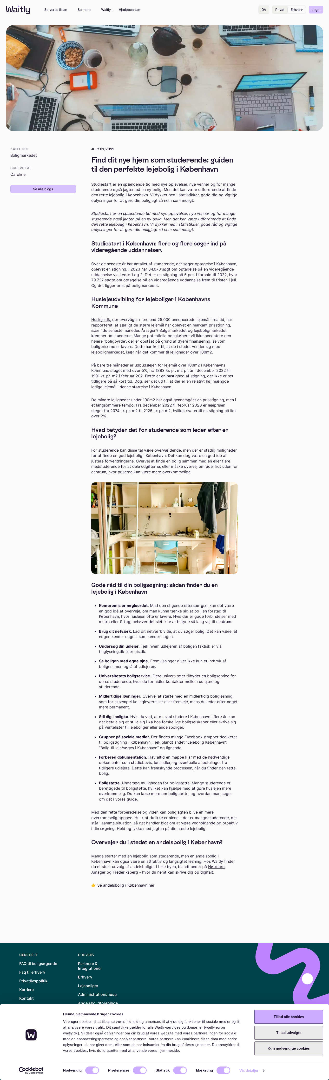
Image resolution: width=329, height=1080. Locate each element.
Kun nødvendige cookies (289, 1048)
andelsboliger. (171, 727)
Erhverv (297, 9)
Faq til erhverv (32, 972)
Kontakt (26, 998)
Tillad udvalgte (288, 1033)
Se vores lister (55, 10)
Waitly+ (107, 10)
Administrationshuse (97, 994)
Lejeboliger (88, 985)
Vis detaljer (248, 1070)
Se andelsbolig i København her (125, 885)
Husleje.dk (100, 319)
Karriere (26, 989)
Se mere (84, 10)
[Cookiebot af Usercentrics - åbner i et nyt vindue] (31, 1070)
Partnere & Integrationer (90, 966)
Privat (279, 9)
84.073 (155, 269)
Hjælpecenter (129, 10)
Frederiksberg (125, 872)
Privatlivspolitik (33, 980)
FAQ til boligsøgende (38, 963)
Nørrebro (216, 866)
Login (316, 9)
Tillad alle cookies (289, 1017)
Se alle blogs (43, 189)
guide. (132, 799)
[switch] (140, 1070)
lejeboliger (139, 727)
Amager (98, 872)
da (264, 9)
